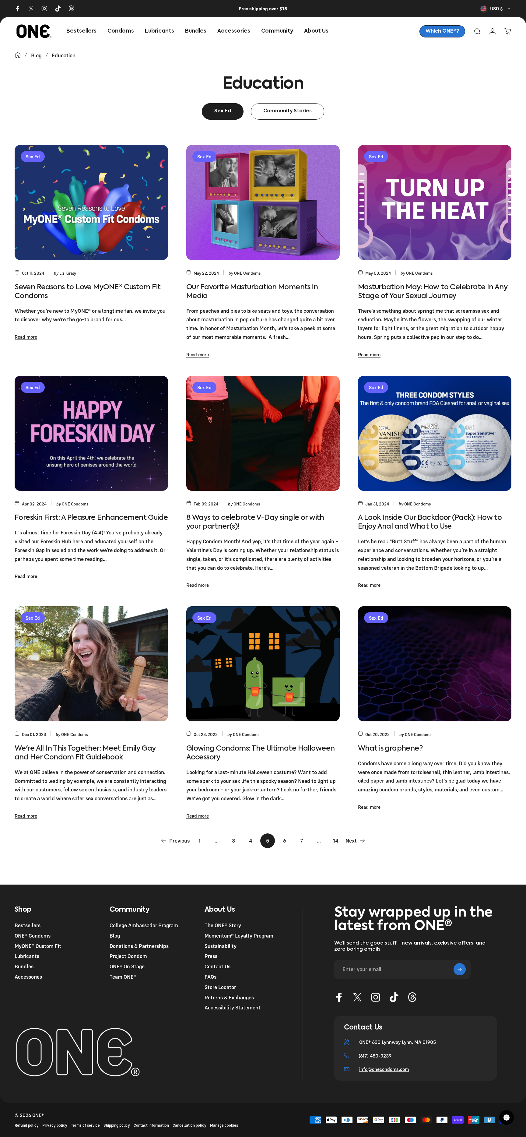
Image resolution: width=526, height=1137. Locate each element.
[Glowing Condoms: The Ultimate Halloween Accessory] (263, 663)
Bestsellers (27, 925)
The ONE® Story (223, 925)
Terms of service (85, 1125)
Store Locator (220, 987)
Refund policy (27, 1125)
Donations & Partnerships (139, 946)
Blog (115, 935)
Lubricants (27, 956)
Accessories (28, 976)
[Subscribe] (460, 969)
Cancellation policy (189, 1125)
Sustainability (221, 946)
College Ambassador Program (144, 925)
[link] (442, 31)
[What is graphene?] (434, 663)
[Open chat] (506, 1117)
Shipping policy (116, 1125)
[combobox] (495, 8)
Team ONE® (123, 976)
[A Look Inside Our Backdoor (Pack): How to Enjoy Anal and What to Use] (434, 433)
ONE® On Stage (127, 966)
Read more (26, 337)
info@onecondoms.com (384, 1069)
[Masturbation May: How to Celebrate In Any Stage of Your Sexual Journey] (434, 202)
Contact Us (217, 966)
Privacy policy (54, 1125)
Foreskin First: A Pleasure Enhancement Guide (91, 517)
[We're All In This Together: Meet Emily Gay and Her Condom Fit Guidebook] (91, 663)
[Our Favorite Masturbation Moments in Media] (263, 202)
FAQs (210, 976)
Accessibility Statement (233, 1007)
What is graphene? (390, 748)
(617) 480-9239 (375, 1056)
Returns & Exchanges (229, 997)
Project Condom (128, 956)
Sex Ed (33, 156)
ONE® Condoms (33, 935)
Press (211, 956)
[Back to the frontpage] (18, 55)
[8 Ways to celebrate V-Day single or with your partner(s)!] (263, 433)
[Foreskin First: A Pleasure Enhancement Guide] (91, 433)
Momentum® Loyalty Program (239, 935)
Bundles (24, 966)
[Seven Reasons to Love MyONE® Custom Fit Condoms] (91, 202)
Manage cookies (224, 1125)
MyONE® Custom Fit (38, 946)
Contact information (151, 1125)
